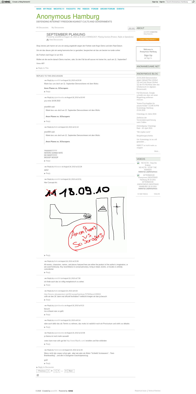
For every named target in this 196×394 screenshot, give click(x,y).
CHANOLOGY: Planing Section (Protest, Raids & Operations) (109, 37)
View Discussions (56, 40)
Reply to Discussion (45, 367)
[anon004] (40, 40)
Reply (47, 92)
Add (132, 28)
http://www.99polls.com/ (76, 341)
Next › (71, 371)
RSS (38, 375)
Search (193, 2)
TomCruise (58, 350)
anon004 (58, 37)
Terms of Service (154, 391)
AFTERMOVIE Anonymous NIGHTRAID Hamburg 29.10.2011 (148, 184)
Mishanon (57, 167)
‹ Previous (41, 371)
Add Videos (143, 194)
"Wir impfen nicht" (144, 132)
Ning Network (148, 34)
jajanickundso (59, 97)
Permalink (45, 80)
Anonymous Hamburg (67, 16)
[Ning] (5, 2)
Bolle (56, 127)
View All (157, 194)
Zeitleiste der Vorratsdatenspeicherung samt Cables (146, 120)
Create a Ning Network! (21, 2)
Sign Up (155, 2)
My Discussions (58, 28)
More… (157, 151)
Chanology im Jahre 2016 (146, 114)
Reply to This (42, 68)
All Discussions (42, 28)
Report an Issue (140, 391)
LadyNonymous (151, 172)
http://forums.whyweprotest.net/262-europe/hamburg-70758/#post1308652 (72, 294)
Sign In (162, 2)
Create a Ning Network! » (148, 39)
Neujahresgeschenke (145, 136)
